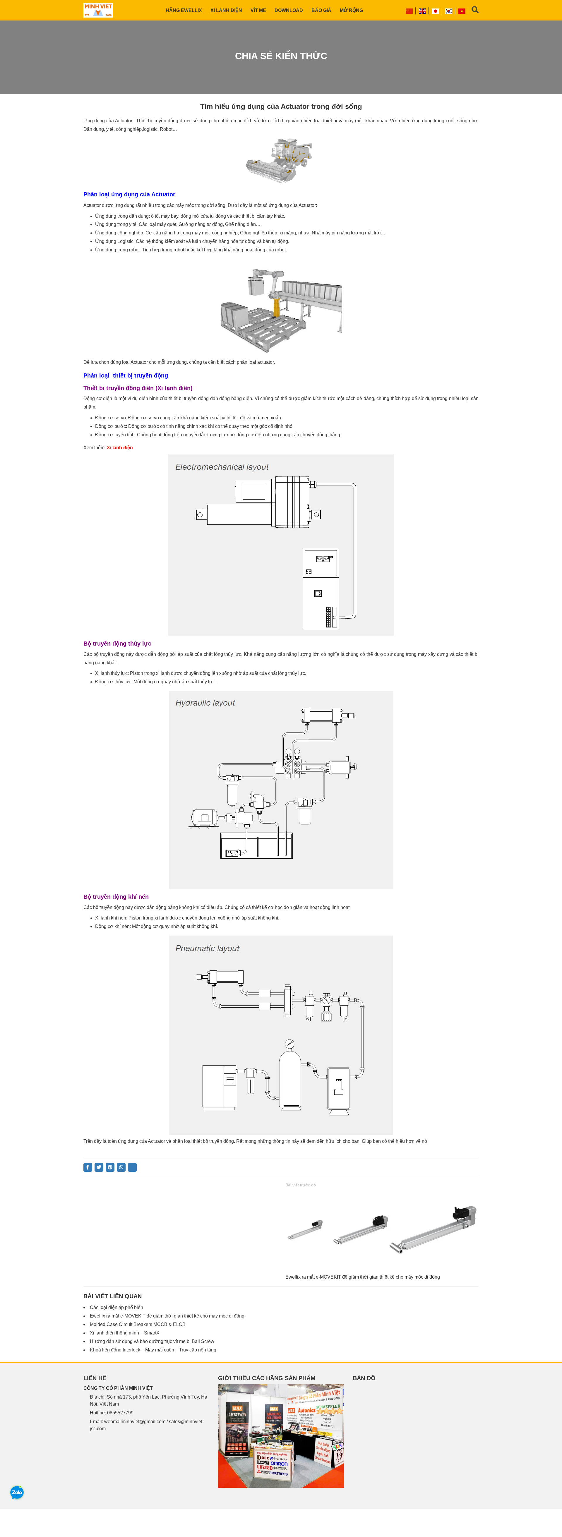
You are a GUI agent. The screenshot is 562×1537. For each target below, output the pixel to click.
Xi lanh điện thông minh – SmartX (125, 1332)
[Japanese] (436, 10)
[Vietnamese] (462, 10)
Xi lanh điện (226, 10)
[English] (422, 10)
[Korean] (449, 10)
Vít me (258, 10)
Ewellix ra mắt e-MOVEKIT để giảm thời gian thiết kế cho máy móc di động (362, 1276)
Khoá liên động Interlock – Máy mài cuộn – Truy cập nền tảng (153, 1349)
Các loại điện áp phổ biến (116, 1307)
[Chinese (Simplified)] (409, 10)
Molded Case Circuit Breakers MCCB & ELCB (138, 1324)
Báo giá (321, 10)
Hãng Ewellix (184, 10)
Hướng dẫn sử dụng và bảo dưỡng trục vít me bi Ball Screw (152, 1341)
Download (289, 10)
